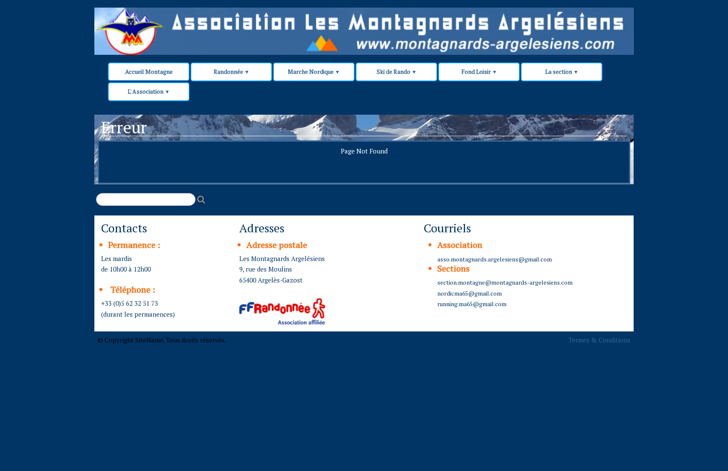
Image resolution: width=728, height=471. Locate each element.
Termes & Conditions (599, 340)
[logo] (255, 26)
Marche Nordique (314, 71)
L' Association (149, 91)
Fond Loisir (479, 71)
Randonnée (231, 71)
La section (561, 71)
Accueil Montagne (149, 71)
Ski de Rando (397, 71)
